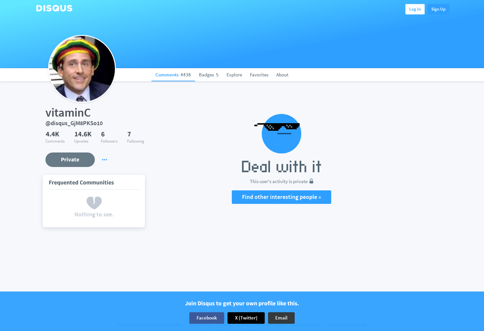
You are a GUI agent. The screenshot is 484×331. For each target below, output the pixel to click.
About (282, 74)
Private (70, 159)
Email (281, 318)
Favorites (259, 74)
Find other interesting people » (281, 197)
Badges (209, 74)
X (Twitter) (246, 318)
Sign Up (438, 9)
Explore (234, 74)
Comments (173, 74)
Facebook (207, 318)
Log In (415, 9)
